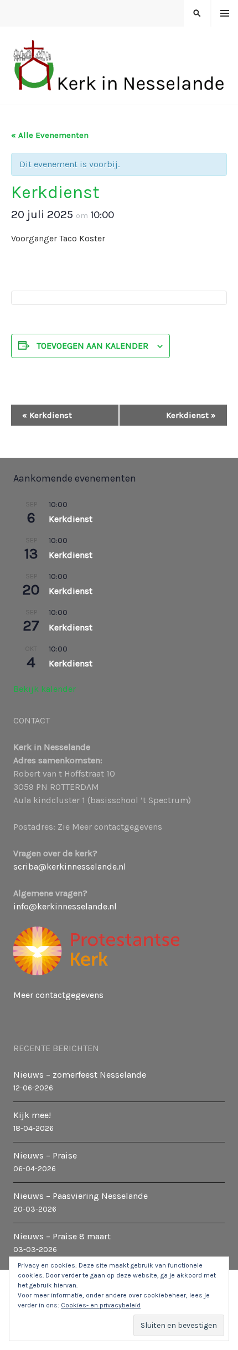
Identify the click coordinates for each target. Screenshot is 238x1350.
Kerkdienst (47, 415)
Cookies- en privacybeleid (101, 1305)
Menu (225, 13)
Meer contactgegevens (58, 995)
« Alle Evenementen (50, 135)
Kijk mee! (32, 1115)
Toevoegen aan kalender (92, 345)
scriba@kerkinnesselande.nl (69, 866)
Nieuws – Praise (45, 1155)
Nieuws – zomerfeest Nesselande (79, 1074)
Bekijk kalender (44, 689)
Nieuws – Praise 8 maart (62, 1236)
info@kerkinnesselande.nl (65, 906)
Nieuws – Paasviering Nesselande (80, 1196)
